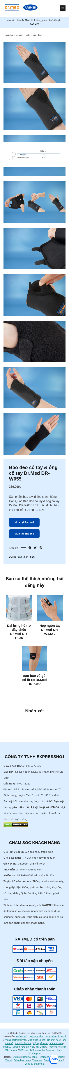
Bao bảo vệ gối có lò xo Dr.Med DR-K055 (34, 680)
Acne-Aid (26, 1060)
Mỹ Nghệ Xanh (40, 1043)
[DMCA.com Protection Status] (15, 826)
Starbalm (44, 1057)
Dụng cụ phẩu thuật (34, 1064)
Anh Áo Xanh (56, 1043)
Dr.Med (13, 557)
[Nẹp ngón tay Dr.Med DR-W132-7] (50, 608)
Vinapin (16, 1047)
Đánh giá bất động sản (43, 1050)
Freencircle (53, 1047)
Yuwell (8, 1060)
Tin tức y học (53, 1040)
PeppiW (7, 1047)
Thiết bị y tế (21, 1036)
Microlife (25, 1057)
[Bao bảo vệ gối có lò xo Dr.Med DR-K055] (34, 658)
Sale (20, 557)
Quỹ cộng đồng (36, 1036)
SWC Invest (25, 1050)
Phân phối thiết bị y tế (15, 1040)
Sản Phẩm (29, 557)
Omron (16, 1057)
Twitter (35, 547)
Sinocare (37, 1060)
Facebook (30, 547)
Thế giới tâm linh (23, 1043)
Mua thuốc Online (36, 1040)
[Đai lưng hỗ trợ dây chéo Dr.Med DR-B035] (19, 608)
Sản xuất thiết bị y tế (56, 1036)
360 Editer (41, 1047)
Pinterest (41, 547)
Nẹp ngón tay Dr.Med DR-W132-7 (50, 630)
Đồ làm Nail (28, 1047)
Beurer (34, 1057)
